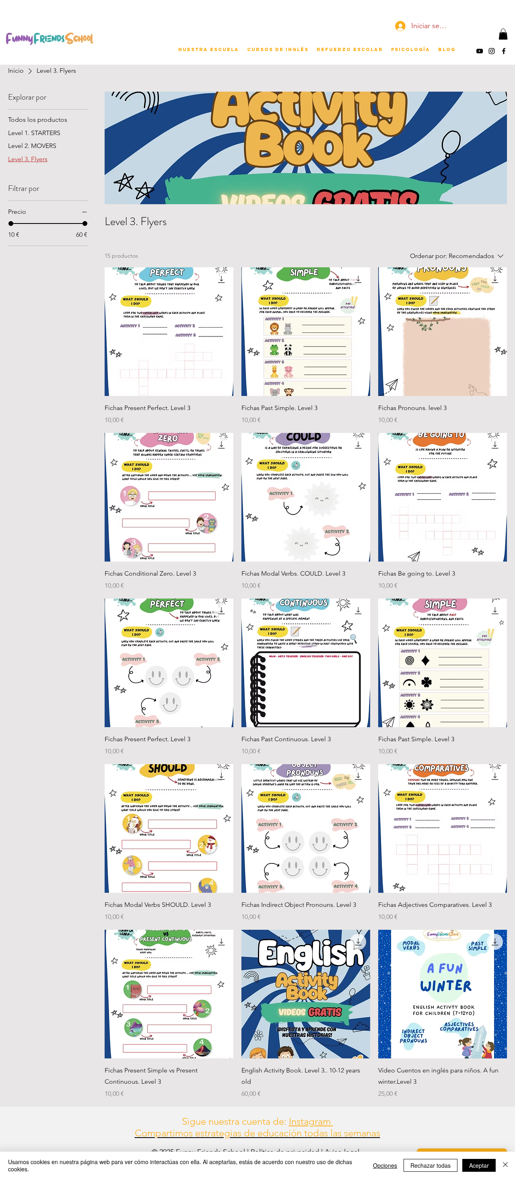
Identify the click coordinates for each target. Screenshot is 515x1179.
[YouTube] (480, 51)
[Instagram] (492, 51)
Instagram (311, 1121)
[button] (503, 34)
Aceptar (479, 1165)
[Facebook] (504, 51)
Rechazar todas (430, 1165)
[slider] (11, 223)
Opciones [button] (385, 1165)
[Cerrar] (505, 1165)
